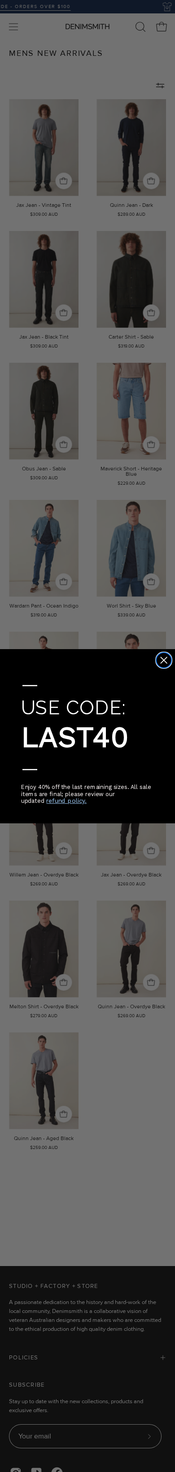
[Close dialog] (163, 659)
